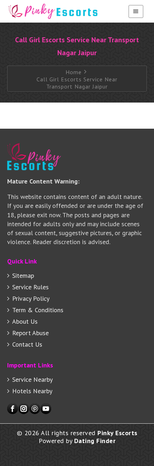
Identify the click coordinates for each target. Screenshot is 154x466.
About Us (25, 321)
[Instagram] (23, 408)
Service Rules (30, 287)
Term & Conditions (37, 310)
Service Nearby (32, 379)
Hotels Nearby (32, 391)
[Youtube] (45, 408)
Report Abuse (30, 333)
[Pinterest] (34, 408)
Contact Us (27, 344)
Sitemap (23, 275)
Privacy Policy (30, 298)
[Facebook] (12, 408)
